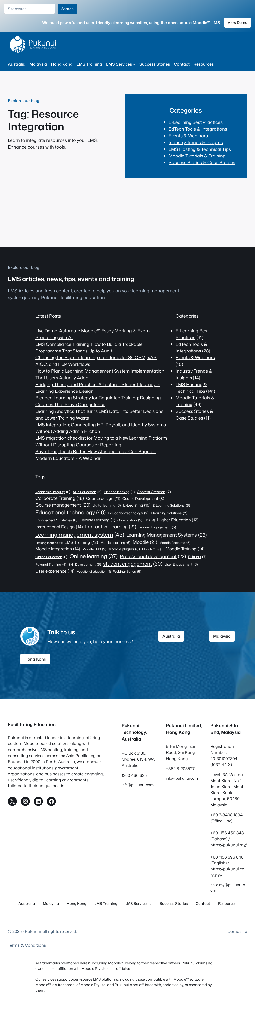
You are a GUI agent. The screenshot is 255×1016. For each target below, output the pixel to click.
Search (67, 8)
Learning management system (79, 534)
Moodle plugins (124, 549)
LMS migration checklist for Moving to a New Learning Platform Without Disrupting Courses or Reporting (101, 441)
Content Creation (154, 491)
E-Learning (136, 505)
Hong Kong (35, 659)
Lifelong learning (49, 543)
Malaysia (222, 636)
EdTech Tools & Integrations (198, 129)
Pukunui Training (50, 564)
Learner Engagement (157, 527)
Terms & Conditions (27, 945)
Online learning (94, 556)
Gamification (129, 520)
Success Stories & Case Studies (202, 162)
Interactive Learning (110, 526)
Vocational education (94, 571)
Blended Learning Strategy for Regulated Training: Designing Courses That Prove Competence (98, 401)
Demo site (237, 931)
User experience (55, 571)
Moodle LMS (94, 549)
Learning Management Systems (166, 534)
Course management (62, 505)
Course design (103, 498)
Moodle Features (174, 542)
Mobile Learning (115, 542)
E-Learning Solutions (171, 505)
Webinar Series (127, 571)
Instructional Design (59, 527)
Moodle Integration (57, 549)
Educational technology (70, 512)
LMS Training (81, 542)
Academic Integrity (52, 491)
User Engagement (181, 564)
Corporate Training (59, 498)
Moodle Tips (152, 549)
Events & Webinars (188, 135)
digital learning (107, 505)
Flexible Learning (97, 520)
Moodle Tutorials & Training (197, 156)
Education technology (128, 513)
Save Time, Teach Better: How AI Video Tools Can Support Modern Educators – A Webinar (95, 454)
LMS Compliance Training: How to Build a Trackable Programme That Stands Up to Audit (89, 347)
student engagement (132, 563)
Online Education (51, 556)
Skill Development (84, 564)
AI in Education (87, 491)
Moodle (145, 542)
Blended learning (119, 492)
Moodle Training (185, 549)
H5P (149, 520)
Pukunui (197, 556)
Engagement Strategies (56, 520)
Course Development (143, 498)
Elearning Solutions (169, 513)
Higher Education (178, 520)
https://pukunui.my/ (228, 845)
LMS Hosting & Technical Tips (200, 149)
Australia (171, 636)
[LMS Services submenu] (134, 64)
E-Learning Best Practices (196, 122)
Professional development (153, 556)
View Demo (237, 22)
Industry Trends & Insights (196, 142)
